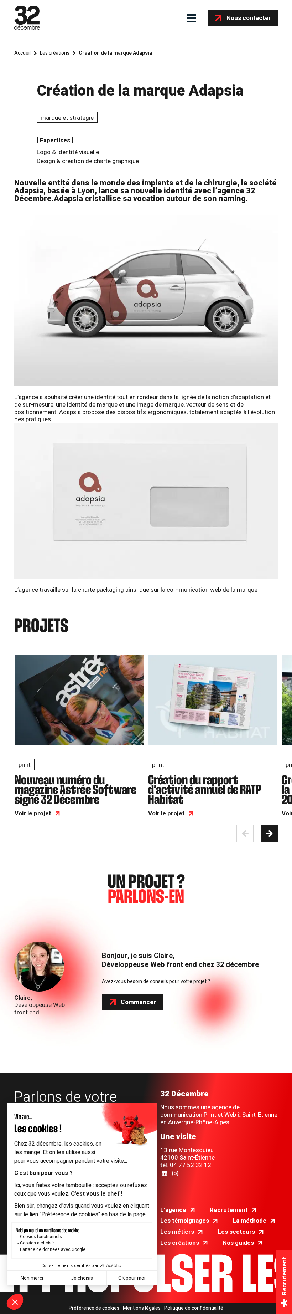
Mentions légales (142, 1308)
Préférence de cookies (94, 1308)
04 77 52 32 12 (190, 1165)
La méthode (249, 1221)
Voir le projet (33, 813)
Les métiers (177, 1232)
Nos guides (238, 1243)
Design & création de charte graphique (88, 161)
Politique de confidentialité (193, 1308)
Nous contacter (248, 18)
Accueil (22, 53)
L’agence (173, 1210)
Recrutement (229, 1210)
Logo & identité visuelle (68, 152)
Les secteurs (236, 1232)
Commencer (138, 1002)
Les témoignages (184, 1221)
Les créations (54, 53)
